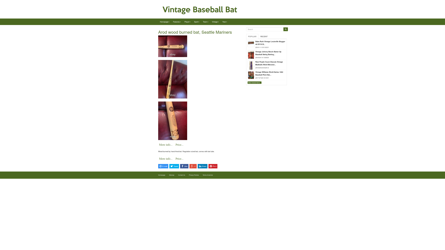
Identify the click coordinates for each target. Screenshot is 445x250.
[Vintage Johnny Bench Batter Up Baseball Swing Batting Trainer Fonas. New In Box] (251, 53)
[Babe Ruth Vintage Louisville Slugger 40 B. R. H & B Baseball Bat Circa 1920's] (251, 43)
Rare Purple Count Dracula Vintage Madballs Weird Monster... (269, 63)
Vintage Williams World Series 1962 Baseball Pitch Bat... (269, 73)
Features (176, 21)
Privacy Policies (194, 175)
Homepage (164, 21)
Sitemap (171, 175)
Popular (252, 36)
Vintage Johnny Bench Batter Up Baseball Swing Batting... (268, 53)
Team (205, 21)
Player (186, 21)
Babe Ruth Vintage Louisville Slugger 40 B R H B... (270, 42)
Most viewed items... (254, 83)
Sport (196, 21)
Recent (264, 36)
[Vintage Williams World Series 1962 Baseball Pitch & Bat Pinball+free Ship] (251, 74)
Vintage (215, 21)
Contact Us (181, 175)
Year (224, 21)
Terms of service (208, 175)
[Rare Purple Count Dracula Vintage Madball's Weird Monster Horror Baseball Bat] (251, 64)
